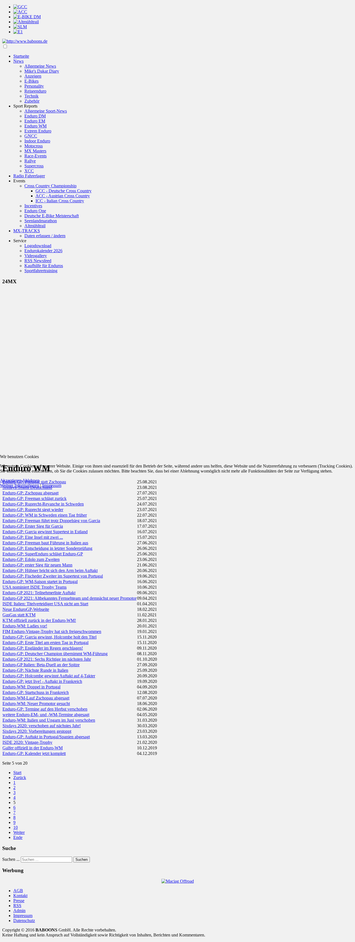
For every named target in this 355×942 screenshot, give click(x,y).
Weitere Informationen (19, 485)
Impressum (51, 485)
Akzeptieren (10, 480)
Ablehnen (30, 480)
